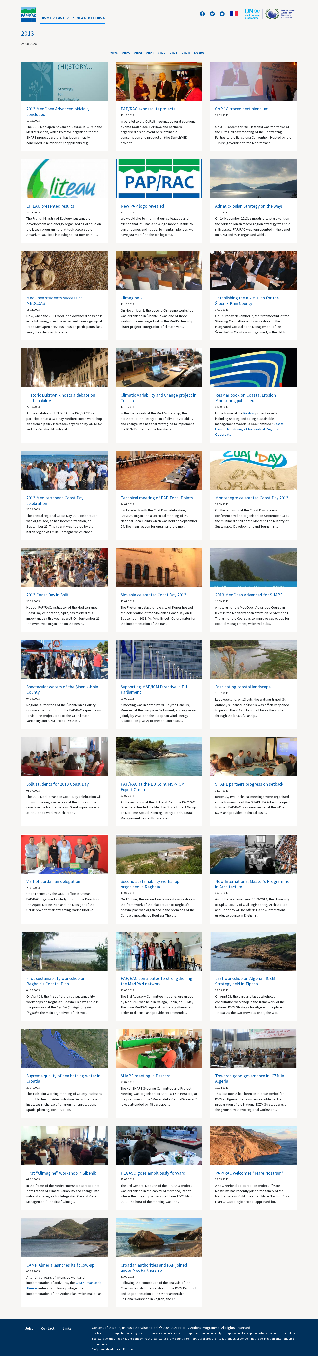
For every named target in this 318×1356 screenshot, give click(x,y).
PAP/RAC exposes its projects (148, 109)
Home (46, 17)
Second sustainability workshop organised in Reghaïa (150, 884)
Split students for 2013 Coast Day (57, 784)
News (81, 17)
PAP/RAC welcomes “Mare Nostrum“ (249, 1173)
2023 (150, 53)
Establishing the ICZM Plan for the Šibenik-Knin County (247, 300)
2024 (138, 53)
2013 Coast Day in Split (47, 595)
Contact (48, 1328)
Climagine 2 (131, 298)
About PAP (62, 17)
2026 (114, 53)
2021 (174, 53)
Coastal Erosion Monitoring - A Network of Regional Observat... (249, 429)
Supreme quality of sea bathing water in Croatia (63, 1078)
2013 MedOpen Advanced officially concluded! (57, 111)
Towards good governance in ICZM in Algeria (249, 1078)
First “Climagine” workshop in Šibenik (61, 1173)
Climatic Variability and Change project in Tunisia (158, 397)
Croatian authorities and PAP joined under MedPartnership (154, 1267)
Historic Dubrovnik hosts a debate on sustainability (60, 397)
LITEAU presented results (50, 206)
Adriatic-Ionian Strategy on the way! (248, 206)
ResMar (249, 413)
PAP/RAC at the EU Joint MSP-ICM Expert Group (153, 786)
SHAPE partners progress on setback (249, 784)
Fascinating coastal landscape (243, 687)
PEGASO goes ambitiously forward (153, 1173)
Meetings (96, 17)
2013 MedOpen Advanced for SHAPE (249, 595)
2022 (162, 53)
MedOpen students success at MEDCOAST (54, 300)
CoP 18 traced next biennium (242, 109)
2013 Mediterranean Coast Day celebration (54, 500)
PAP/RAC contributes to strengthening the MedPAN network (156, 981)
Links (67, 1328)
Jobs (29, 1328)
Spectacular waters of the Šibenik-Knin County (62, 689)
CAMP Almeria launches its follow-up (60, 1265)
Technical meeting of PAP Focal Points (157, 498)
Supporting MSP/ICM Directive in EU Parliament (154, 689)
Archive (199, 53)
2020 (186, 53)
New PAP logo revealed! (143, 206)
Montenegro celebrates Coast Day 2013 (251, 498)
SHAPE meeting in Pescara (145, 1076)
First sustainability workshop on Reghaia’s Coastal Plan (55, 981)
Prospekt (128, 1349)
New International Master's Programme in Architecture (252, 884)
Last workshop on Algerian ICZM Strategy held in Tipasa (245, 981)
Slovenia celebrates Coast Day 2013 (153, 595)
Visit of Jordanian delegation (53, 881)
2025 (126, 53)
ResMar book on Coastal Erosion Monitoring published (245, 397)
